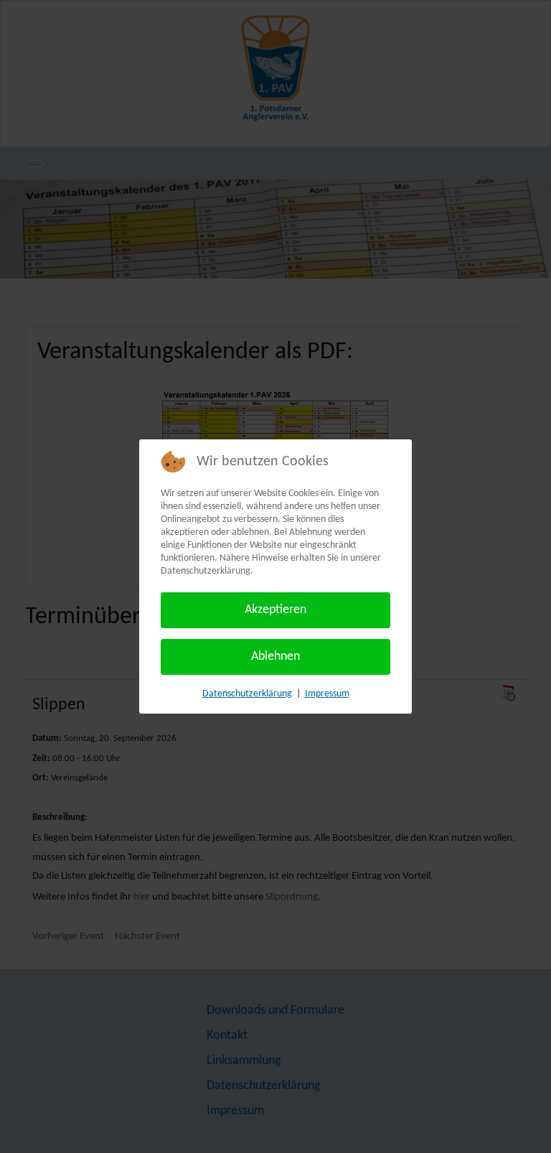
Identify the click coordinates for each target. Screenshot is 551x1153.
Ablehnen (275, 656)
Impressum (327, 693)
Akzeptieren (275, 610)
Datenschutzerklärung (247, 693)
